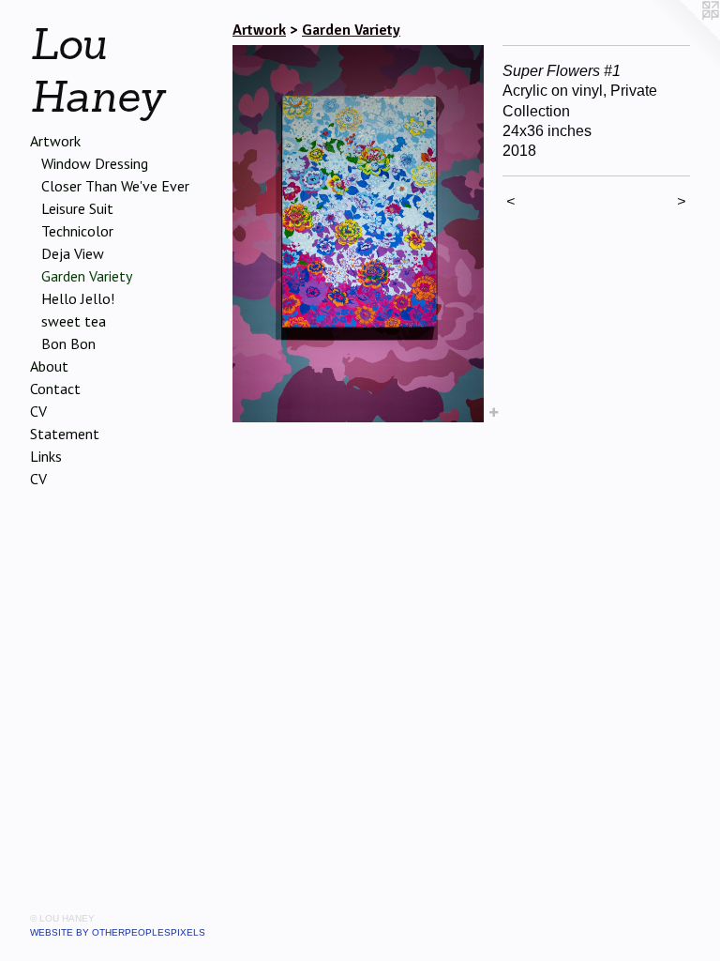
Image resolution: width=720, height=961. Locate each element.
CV (38, 411)
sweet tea (73, 321)
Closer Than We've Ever (115, 185)
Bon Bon (68, 343)
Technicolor (77, 230)
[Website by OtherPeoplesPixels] (682, 37)
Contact (55, 388)
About (49, 366)
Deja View (72, 253)
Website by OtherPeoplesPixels (117, 932)
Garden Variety (86, 276)
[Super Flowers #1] (358, 233)
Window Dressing (94, 163)
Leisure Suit (77, 208)
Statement (64, 433)
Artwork (55, 140)
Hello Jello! (77, 298)
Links (46, 456)
